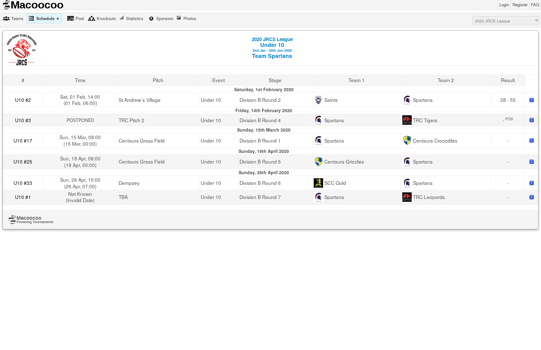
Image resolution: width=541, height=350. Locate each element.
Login (504, 5)
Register (520, 5)
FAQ (535, 5)
